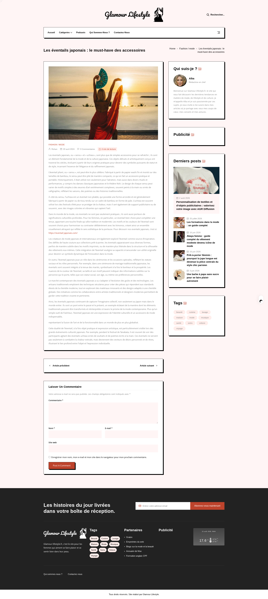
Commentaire (56, 400)
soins (190, 323)
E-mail (109, 428)
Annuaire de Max (134, 551)
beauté (179, 312)
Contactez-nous (122, 32)
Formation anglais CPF (136, 556)
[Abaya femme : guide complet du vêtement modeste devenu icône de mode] (179, 236)
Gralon (129, 537)
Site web (53, 442)
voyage (179, 328)
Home (172, 48)
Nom (52, 428)
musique (205, 317)
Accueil (51, 32)
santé (178, 323)
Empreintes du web (135, 542)
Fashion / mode (187, 48)
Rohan (54, 149)
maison (179, 317)
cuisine (192, 312)
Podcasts (80, 32)
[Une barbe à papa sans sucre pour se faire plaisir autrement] (179, 274)
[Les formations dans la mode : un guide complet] (179, 222)
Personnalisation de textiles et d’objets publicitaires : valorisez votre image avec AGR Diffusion (195, 205)
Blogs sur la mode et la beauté (140, 546)
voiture (202, 323)
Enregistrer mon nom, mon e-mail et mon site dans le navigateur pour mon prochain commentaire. (99, 457)
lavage (205, 312)
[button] (218, 33)
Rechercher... (217, 15)
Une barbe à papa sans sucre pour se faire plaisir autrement (203, 277)
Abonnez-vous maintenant (207, 506)
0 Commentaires (87, 149)
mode (191, 317)
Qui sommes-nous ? (99, 32)
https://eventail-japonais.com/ (63, 233)
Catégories (64, 32)
